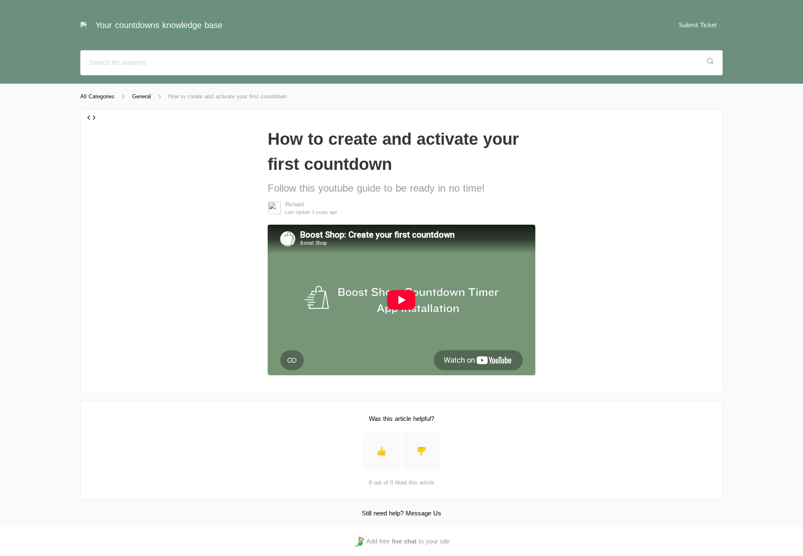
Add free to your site (407, 541)
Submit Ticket (697, 24)
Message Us (423, 513)
